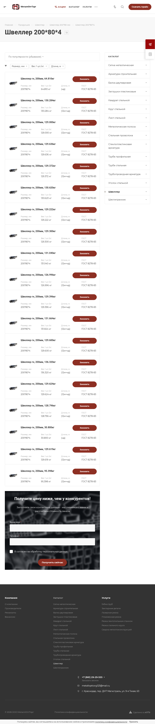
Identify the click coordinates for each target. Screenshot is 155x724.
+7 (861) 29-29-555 (92, 677)
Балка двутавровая (119, 82)
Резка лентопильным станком (117, 621)
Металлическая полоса (122, 126)
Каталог (58, 597)
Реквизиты (10, 612)
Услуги (106, 597)
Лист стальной (116, 117)
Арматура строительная (122, 74)
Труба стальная (117, 165)
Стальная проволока (120, 135)
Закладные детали (111, 608)
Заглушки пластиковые (122, 91)
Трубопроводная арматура (124, 174)
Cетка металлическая (121, 65)
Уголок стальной (118, 182)
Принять (133, 722)
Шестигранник (117, 199)
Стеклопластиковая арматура (120, 146)
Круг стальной (116, 109)
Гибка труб (107, 604)
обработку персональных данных (48, 551)
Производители (13, 608)
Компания (11, 597)
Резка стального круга (113, 625)
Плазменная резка (111, 617)
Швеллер (114, 191)
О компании (11, 604)
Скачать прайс (140, 6)
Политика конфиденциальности (71, 712)
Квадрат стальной (119, 100)
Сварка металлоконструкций (117, 629)
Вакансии (10, 617)
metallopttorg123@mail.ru (96, 685)
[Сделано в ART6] (139, 712)
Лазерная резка (110, 612)
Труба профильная (119, 156)
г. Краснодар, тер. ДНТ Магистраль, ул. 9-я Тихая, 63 (110, 691)
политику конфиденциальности (111, 722)
